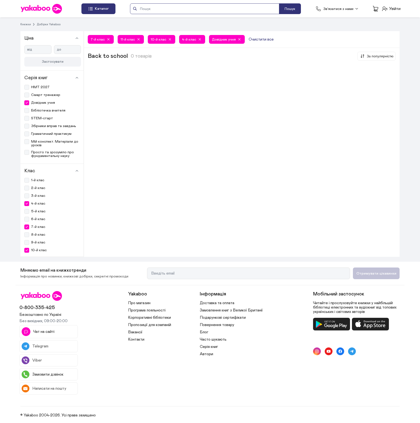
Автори (206, 354)
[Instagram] (317, 351)
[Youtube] (328, 351)
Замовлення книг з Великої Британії (231, 310)
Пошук (290, 9)
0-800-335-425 (37, 307)
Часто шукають (213, 339)
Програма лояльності (147, 310)
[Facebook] (340, 351)
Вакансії (135, 332)
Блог (204, 332)
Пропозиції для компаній (149, 325)
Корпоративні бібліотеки (149, 317)
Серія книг (209, 347)
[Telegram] (352, 351)
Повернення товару (217, 325)
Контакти (136, 339)
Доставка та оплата (217, 303)
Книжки (25, 24)
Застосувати (52, 61)
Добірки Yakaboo (49, 24)
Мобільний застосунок (338, 294)
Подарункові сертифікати (223, 317)
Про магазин (139, 303)
